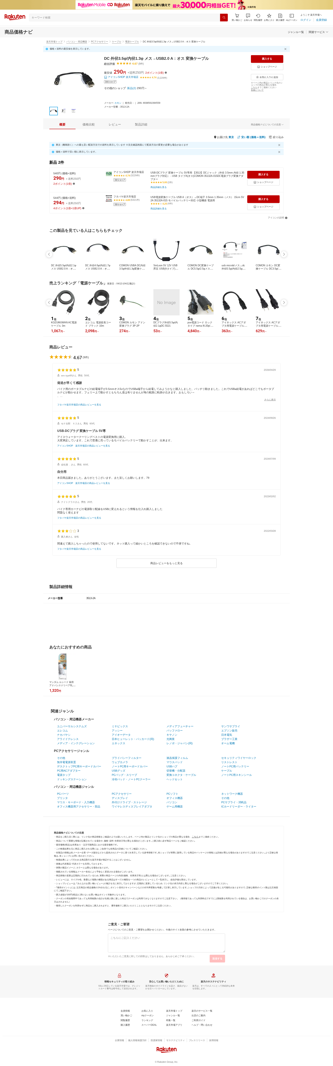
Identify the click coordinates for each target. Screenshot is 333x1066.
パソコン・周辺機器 (76, 41)
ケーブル (116, 41)
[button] (248, 17)
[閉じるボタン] (286, 49)
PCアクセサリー (99, 41)
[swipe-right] (284, 254)
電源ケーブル (132, 41)
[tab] (62, 124)
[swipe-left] (49, 254)
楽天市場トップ (54, 41)
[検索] (224, 17)
